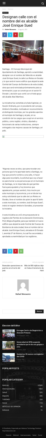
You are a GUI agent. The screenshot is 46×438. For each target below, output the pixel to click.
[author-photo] (23, 291)
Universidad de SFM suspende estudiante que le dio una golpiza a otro (30, 344)
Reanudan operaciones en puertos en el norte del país (12, 268)
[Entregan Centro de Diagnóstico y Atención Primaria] (8, 333)
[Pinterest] (15, 34)
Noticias (10, 9)
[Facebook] (4, 34)
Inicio (4, 9)
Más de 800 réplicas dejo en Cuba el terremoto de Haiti (34, 268)
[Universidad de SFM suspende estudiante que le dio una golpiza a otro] (8, 345)
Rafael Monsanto (10, 29)
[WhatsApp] (21, 34)
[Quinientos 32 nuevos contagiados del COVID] (8, 357)
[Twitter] (10, 34)
